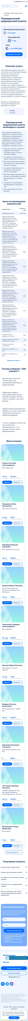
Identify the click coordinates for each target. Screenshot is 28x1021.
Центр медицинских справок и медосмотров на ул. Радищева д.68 (1, 13)
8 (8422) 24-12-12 (20, 1)
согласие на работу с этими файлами (15, 1015)
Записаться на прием (14, 54)
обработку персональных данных (13, 941)
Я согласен (14, 1017)
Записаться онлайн (14, 973)
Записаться (7, 482)
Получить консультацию (14, 930)
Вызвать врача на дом (14, 968)
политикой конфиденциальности (13, 936)
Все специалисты (12, 852)
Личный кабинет (13, 977)
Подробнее (17, 482)
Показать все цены (13, 360)
